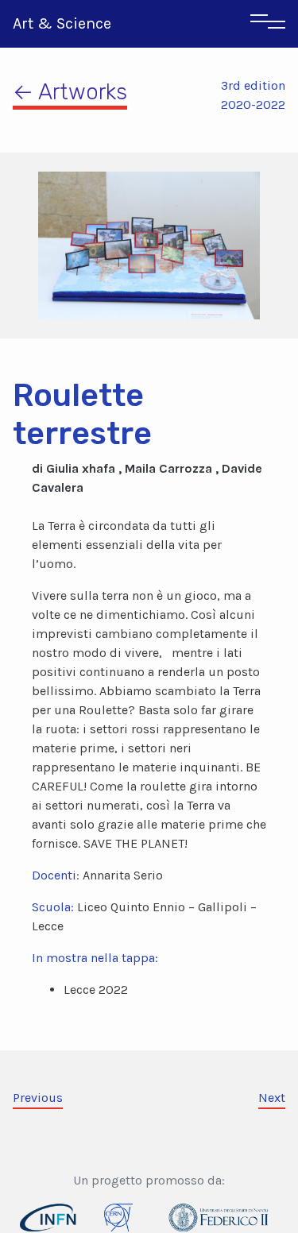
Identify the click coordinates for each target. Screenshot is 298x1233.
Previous (38, 1097)
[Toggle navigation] (267, 23)
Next (271, 1097)
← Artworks (70, 92)
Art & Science (62, 23)
